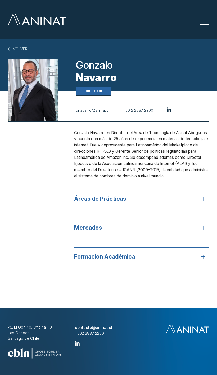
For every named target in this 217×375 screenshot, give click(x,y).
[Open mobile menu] (204, 22)
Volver (20, 49)
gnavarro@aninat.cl (93, 110)
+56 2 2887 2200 (138, 110)
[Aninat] (37, 19)
